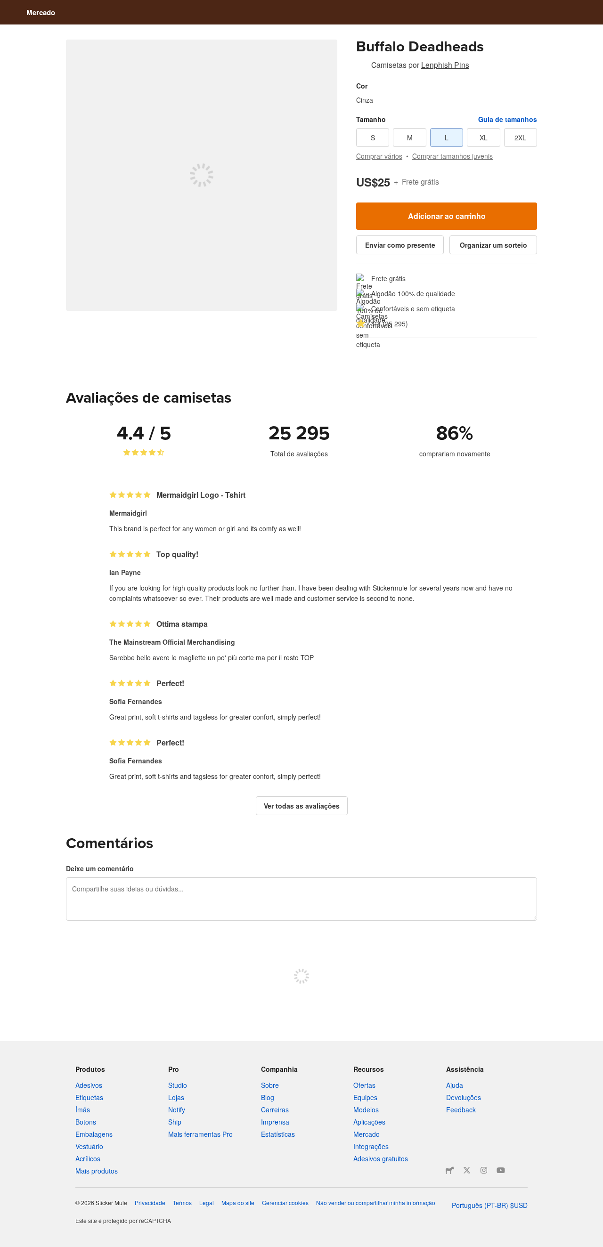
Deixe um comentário (100, 868)
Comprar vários (379, 156)
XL (484, 137)
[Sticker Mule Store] (450, 1170)
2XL (520, 137)
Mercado (40, 12)
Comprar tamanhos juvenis (452, 156)
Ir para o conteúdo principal (7, 7)
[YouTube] (501, 1170)
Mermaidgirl (128, 513)
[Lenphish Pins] (361, 66)
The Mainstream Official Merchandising (172, 642)
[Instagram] (484, 1170)
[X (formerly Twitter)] (467, 1170)
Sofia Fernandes (135, 701)
